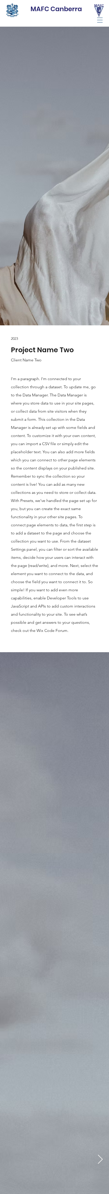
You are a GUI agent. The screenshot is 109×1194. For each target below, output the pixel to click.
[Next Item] (100, 1160)
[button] (99, 20)
